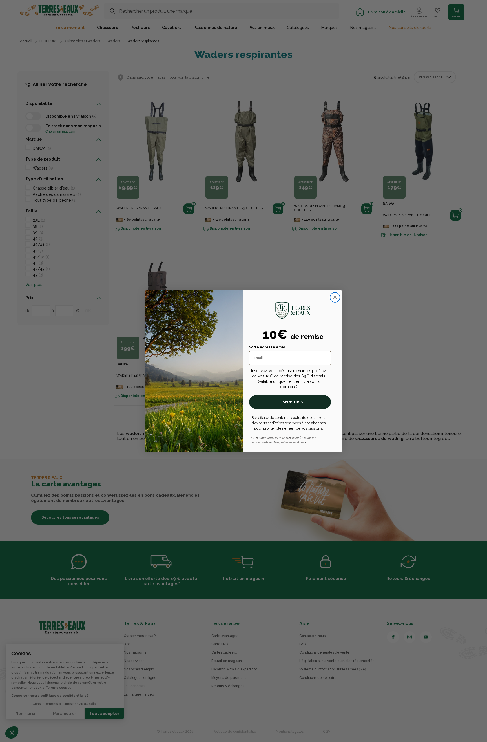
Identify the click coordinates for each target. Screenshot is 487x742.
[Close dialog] (335, 297)
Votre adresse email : (268, 347)
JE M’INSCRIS (290, 402)
